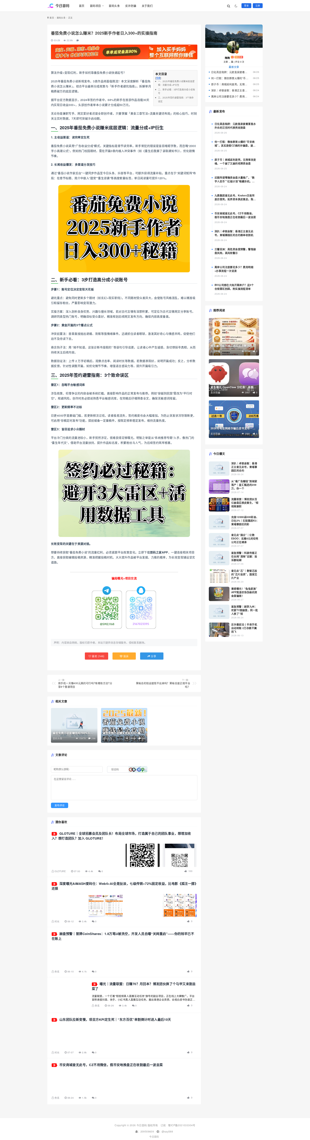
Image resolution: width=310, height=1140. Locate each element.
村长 (57, 921)
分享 (153, 656)
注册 (257, 5)
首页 (81, 6)
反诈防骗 (130, 6)
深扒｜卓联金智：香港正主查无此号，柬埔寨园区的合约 (244, 466)
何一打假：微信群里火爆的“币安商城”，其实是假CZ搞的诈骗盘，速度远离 (229, 78)
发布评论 (60, 805)
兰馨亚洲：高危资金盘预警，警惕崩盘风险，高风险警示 (235, 251)
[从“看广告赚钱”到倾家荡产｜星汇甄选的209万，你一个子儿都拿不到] (219, 486)
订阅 (163, 1125)
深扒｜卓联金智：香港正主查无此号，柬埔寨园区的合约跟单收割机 (229, 90)
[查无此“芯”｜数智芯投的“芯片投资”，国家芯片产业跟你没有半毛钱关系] (219, 576)
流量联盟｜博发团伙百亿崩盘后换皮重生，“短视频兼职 (244, 502)
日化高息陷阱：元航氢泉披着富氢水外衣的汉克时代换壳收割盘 (229, 72)
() (97, 656)
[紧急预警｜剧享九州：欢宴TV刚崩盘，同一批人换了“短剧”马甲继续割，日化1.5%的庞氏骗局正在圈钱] (219, 612)
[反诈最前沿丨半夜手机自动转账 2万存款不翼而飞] (219, 630)
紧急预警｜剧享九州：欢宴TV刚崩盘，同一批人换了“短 (244, 610)
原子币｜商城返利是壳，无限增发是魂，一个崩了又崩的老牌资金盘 (229, 84)
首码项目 (95, 6)
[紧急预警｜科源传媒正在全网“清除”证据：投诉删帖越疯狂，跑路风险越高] (219, 558)
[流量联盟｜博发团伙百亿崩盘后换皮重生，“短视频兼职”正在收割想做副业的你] (219, 504)
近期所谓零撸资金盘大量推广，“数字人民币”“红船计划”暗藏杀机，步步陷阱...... (235, 181)
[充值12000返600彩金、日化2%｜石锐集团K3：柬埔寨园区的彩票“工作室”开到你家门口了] (219, 522)
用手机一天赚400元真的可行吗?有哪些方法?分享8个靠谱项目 (85, 683)
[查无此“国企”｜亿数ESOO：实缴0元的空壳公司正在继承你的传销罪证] (219, 540)
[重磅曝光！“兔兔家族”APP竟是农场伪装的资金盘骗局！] (219, 594)
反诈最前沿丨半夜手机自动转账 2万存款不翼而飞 (244, 628)
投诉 (126, 656)
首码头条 (114, 6)
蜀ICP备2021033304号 (181, 1125)
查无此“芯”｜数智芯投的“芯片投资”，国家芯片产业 (244, 574)
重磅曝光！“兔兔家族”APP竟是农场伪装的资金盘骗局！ (244, 592)
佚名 (57, 971)
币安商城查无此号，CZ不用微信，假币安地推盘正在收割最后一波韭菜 (111, 1064)
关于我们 (147, 6)
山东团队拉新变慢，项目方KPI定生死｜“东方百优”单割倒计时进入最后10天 (115, 1019)
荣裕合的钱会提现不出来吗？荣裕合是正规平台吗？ (163, 683)
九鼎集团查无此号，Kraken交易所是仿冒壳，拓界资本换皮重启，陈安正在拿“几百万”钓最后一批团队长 (235, 199)
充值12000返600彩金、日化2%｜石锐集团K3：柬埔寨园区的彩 (245, 520)
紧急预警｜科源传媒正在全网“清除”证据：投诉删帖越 (244, 556)
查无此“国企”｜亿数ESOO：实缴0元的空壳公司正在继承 (244, 538)
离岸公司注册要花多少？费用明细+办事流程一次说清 (229, 96)
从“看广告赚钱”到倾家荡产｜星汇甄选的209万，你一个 (244, 484)
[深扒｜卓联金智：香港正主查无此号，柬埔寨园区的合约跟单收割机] (219, 468)
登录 (246, 5)
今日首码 (154, 1136)
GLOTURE (60, 871)
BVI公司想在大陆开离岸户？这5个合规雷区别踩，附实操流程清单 (234, 286)
